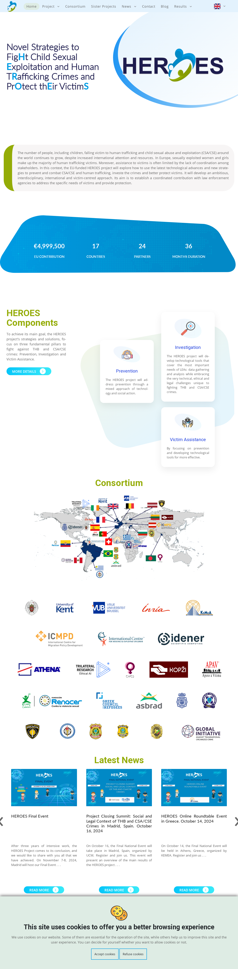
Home (31, 6)
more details (24, 371)
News (126, 6)
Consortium (75, 6)
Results (180, 6)
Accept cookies (104, 954)
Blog (165, 6)
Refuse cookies (133, 954)
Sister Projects (103, 6)
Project (48, 6)
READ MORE (39, 890)
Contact (148, 6)
